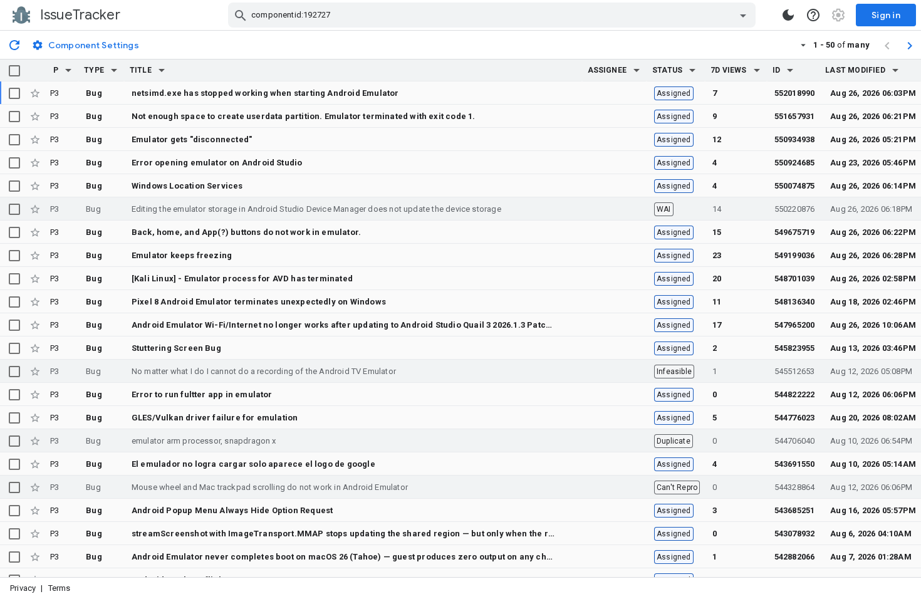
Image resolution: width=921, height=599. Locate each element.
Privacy (23, 588)
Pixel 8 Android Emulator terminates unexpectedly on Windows (259, 301)
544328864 (794, 487)
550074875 (794, 185)
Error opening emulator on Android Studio (217, 162)
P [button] (55, 70)
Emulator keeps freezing (182, 255)
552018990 (794, 93)
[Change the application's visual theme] (788, 15)
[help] (813, 15)
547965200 (794, 325)
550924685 (794, 162)
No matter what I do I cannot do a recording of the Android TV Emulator (264, 371)
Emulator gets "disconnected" (192, 139)
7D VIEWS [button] (728, 70)
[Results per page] (803, 44)
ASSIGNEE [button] (607, 70)
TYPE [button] (94, 70)
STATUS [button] (667, 70)
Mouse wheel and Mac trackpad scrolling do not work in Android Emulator (270, 487)
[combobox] (493, 15)
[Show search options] (743, 15)
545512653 (794, 371)
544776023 (794, 417)
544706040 (794, 440)
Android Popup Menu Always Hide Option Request (232, 510)
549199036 (794, 255)
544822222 (794, 394)
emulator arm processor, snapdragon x (204, 440)
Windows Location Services (187, 185)
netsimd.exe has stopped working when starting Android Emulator (265, 93)
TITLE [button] (141, 70)
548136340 (794, 301)
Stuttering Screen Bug (176, 348)
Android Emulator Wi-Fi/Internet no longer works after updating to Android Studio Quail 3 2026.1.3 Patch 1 (345, 325)
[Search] (240, 15)
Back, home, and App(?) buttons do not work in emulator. (246, 232)
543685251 (794, 510)
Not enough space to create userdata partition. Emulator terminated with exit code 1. (304, 116)
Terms (59, 588)
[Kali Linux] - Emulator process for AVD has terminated (242, 278)
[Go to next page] (909, 45)
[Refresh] (14, 44)
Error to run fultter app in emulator (202, 394)
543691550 (794, 464)
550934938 (794, 139)
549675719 (794, 232)
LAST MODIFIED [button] (855, 70)
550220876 (794, 209)
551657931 (794, 116)
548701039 (794, 278)
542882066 (794, 556)
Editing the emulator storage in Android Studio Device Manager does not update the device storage (316, 209)
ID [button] (776, 70)
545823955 (794, 348)
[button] (68, 70)
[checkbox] (14, 70)
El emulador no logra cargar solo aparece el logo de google (253, 464)
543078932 (794, 533)
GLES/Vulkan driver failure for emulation (215, 417)
